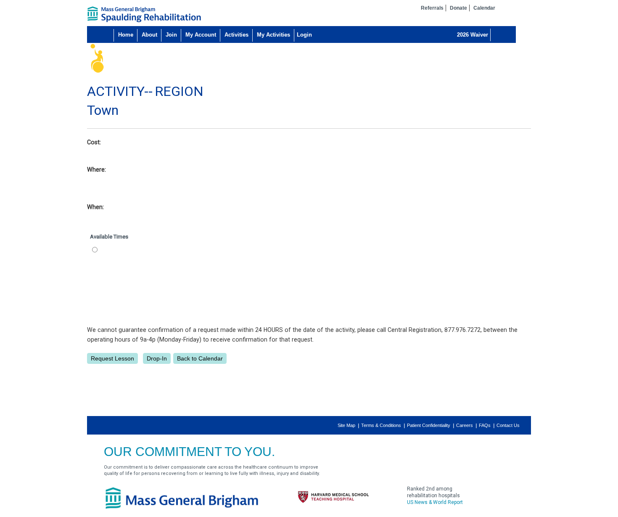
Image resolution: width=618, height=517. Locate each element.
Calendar (484, 8)
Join (171, 35)
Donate (458, 8)
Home (125, 35)
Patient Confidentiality (428, 425)
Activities (236, 35)
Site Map (346, 425)
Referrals (432, 8)
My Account (200, 35)
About (149, 35)
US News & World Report (435, 502)
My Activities (273, 35)
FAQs (485, 425)
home (144, 14)
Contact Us (508, 425)
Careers (464, 425)
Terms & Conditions (381, 425)
